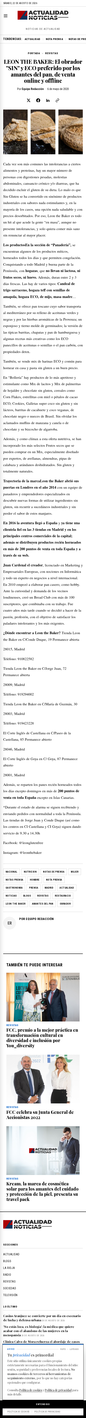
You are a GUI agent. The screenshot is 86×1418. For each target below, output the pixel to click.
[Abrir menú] (6, 15)
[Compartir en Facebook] (38, 100)
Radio (7, 1274)
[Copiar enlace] (57, 100)
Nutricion (30, 871)
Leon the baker (16, 903)
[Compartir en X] (28, 100)
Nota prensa (54, 39)
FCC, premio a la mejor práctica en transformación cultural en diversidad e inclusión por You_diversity (42, 1037)
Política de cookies (30, 1390)
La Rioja (9, 1268)
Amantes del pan (42, 903)
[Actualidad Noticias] (43, 18)
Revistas (51, 53)
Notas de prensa (53, 871)
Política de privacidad (58, 1390)
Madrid (49, 887)
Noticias (11, 895)
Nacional (11, 871)
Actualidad (32, 39)
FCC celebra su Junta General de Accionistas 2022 (40, 1114)
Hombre (35, 879)
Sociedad (9, 1288)
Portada (34, 53)
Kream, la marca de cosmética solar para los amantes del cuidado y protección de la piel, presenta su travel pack (42, 1191)
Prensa (33, 887)
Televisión (10, 1295)
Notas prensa (14, 879)
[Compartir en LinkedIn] (48, 100)
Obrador (65, 903)
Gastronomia (14, 887)
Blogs (27, 895)
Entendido (43, 1404)
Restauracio (63, 895)
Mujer (74, 871)
